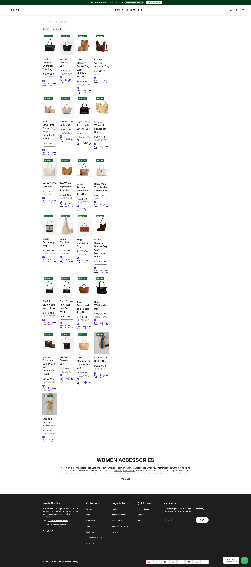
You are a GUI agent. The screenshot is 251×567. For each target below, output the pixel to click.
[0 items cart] (242, 9)
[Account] (237, 9)
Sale (88, 526)
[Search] (231, 9)
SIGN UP (202, 520)
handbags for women (124, 470)
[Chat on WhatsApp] (244, 560)
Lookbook (90, 543)
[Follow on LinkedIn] (52, 531)
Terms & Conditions (120, 515)
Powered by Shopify (69, 561)
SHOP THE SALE (155, 3)
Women (89, 509)
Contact (115, 509)
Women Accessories (57, 22)
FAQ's (114, 538)
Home (45, 22)
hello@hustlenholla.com (58, 520)
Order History (143, 509)
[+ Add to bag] (54, 47)
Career (140, 515)
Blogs (140, 520)
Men (88, 515)
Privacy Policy (117, 520)
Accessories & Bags (94, 538)
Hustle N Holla (55, 561)
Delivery (115, 532)
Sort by (45, 29)
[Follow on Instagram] (48, 531)
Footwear (90, 532)
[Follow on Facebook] (43, 531)
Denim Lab (90, 520)
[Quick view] (54, 52)
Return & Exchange (120, 526)
